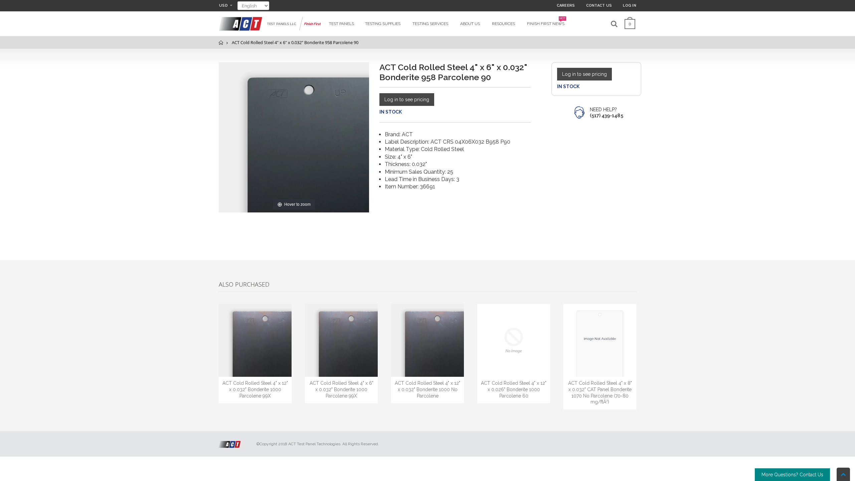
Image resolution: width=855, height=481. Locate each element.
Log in (629, 5)
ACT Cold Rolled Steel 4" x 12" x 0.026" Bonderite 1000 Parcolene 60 (513, 389)
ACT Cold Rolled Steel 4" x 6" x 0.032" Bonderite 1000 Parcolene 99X (341, 389)
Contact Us (599, 5)
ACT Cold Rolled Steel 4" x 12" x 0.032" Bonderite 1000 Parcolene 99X (255, 389)
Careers (566, 5)
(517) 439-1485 (606, 115)
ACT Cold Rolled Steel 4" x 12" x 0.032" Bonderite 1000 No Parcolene (427, 389)
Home (221, 42)
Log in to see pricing (406, 99)
